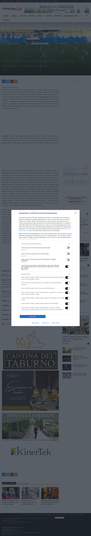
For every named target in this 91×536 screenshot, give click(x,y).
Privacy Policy (55, 322)
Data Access (45, 322)
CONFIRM (32, 316)
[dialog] (45, 268)
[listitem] (45, 244)
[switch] (67, 247)
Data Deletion (35, 322)
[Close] (76, 213)
